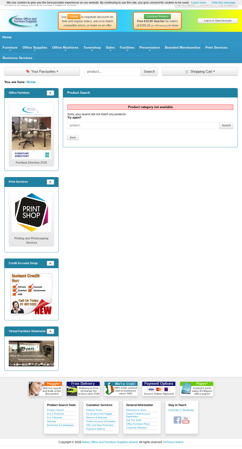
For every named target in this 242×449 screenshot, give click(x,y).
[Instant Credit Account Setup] (31, 294)
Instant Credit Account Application (138, 415)
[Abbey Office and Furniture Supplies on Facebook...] (177, 419)
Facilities (127, 49)
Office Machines (65, 49)
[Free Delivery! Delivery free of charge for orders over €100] (83, 389)
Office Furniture (19, 92)
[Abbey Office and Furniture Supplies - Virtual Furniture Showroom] (31, 353)
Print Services (216, 47)
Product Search (55, 410)
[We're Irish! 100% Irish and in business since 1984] (121, 389)
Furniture (10, 49)
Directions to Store (136, 410)
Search (226, 125)
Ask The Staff (133, 420)
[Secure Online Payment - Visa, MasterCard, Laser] (158, 389)
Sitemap (51, 421)
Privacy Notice (174, 442)
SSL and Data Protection (100, 425)
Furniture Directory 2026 (31, 162)
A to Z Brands (54, 417)
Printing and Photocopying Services (31, 240)
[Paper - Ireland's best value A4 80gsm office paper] (196, 389)
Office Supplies (34, 49)
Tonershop (92, 49)
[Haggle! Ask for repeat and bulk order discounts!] (45, 389)
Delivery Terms (94, 410)
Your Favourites (41, 71)
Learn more (198, 2)
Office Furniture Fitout (138, 424)
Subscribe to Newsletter (181, 410)
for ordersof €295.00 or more (157, 21)
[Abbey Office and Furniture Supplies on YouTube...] (186, 419)
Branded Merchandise (182, 47)
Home (7, 37)
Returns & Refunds (96, 417)
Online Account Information (101, 421)
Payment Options (95, 429)
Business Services (17, 58)
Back (73, 137)
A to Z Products (55, 413)
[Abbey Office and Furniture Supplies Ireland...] (23, 20)
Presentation (149, 49)
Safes (110, 49)
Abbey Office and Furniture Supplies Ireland (110, 442)
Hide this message (224, 2)
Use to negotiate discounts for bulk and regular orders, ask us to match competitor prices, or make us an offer (87, 21)
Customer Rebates (136, 427)
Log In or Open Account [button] (217, 20)
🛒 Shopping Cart (198, 71)
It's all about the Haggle (99, 413)
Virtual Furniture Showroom (27, 331)
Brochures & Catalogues (60, 425)
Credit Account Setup (23, 263)
